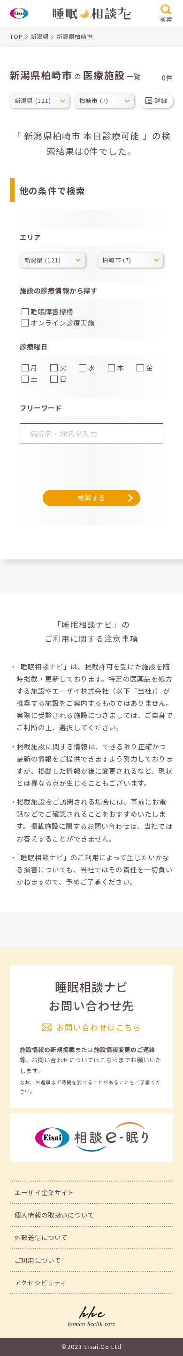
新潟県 (39, 36)
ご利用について (38, 1260)
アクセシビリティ (41, 1282)
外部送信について (41, 1237)
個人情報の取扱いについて (54, 1214)
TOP (16, 36)
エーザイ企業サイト (44, 1192)
